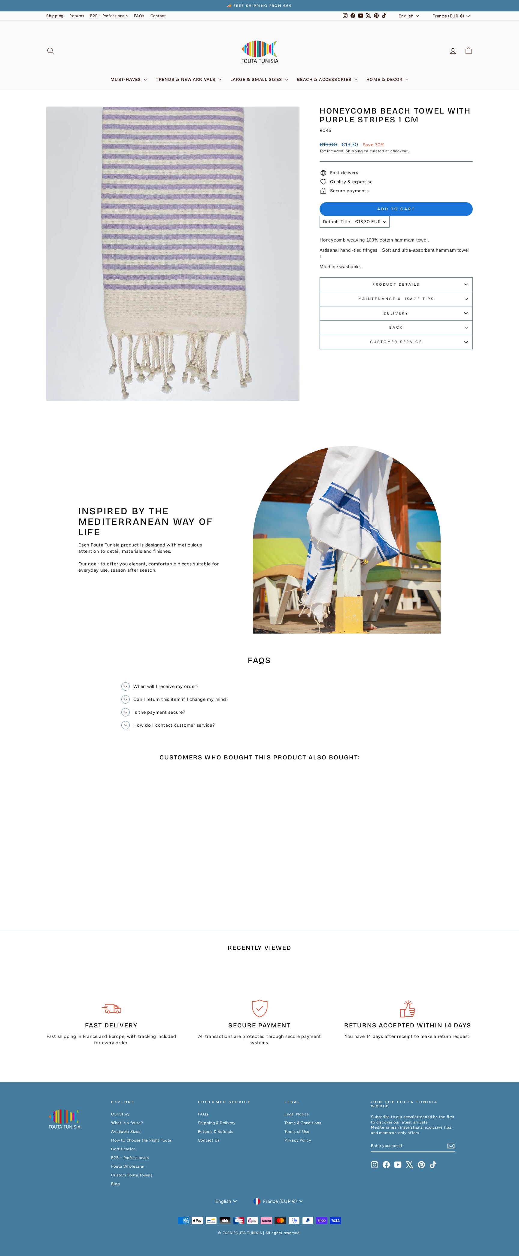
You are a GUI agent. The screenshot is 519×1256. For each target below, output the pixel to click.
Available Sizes (125, 1131)
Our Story (120, 1114)
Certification (123, 1149)
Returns (76, 16)
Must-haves (126, 79)
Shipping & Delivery (217, 1123)
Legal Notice (296, 1114)
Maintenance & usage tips (396, 299)
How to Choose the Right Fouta (141, 1140)
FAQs (139, 16)
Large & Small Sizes (257, 79)
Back (396, 327)
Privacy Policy (297, 1140)
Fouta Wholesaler (127, 1166)
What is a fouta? (127, 1123)
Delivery (396, 313)
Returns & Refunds (215, 1131)
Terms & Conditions (302, 1123)
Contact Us (209, 1140)
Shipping (54, 16)
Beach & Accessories (325, 79)
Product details (396, 284)
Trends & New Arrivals (186, 79)
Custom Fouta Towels (131, 1175)
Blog (115, 1183)
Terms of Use (296, 1131)
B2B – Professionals (109, 16)
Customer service (396, 342)
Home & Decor (385, 79)
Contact (158, 16)
